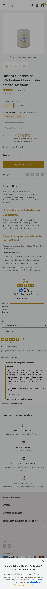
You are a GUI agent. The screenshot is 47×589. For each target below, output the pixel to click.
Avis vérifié (8, 343)
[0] (42, 5)
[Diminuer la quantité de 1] (16, 155)
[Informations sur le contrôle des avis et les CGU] (37, 294)
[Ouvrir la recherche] (31, 5)
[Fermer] (43, 561)
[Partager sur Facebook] (28, 174)
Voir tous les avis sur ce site (26, 298)
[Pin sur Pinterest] (32, 174)
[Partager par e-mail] (42, 174)
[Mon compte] (37, 5)
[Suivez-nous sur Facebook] (4, 546)
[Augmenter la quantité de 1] (30, 155)
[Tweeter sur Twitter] (37, 174)
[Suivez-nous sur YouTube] (9, 546)
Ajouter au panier (23, 164)
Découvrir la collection (23, 585)
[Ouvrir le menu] (4, 5)
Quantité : (7, 155)
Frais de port (31, 138)
